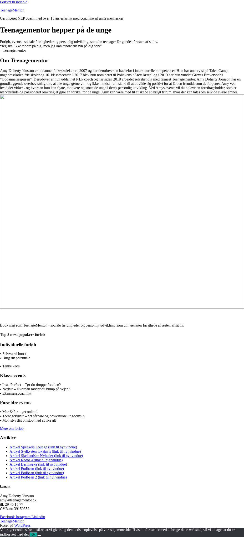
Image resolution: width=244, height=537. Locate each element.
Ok (33, 534)
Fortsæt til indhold (13, 2)
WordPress (22, 525)
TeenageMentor (12, 10)
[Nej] (39, 535)
